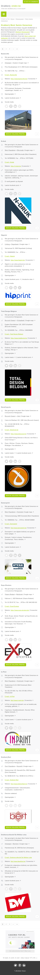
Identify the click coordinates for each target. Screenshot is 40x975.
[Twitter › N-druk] (6, 193)
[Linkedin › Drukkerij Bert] (15, 805)
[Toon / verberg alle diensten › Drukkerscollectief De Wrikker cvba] (22, 872)
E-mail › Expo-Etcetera (12, 606)
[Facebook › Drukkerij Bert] (11, 805)
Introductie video (28, 279)
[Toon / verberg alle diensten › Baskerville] (22, 89)
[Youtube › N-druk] (19, 193)
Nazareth (19, 766)
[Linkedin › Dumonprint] (15, 555)
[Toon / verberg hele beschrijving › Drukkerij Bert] (22, 789)
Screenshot (32, 79)
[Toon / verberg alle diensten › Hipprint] (22, 271)
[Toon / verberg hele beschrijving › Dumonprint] (22, 533)
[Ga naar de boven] (37, 134)
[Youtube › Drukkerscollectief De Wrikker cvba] (19, 889)
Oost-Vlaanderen (10, 766)
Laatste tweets (10, 357)
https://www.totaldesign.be (19, 338)
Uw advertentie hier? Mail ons (20, 951)
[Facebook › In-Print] (11, 728)
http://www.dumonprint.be (18, 528)
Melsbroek (19, 594)
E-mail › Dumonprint (11, 524)
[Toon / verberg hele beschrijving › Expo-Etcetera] (22, 617)
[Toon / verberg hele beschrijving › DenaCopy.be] (22, 439)
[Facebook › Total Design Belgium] (11, 365)
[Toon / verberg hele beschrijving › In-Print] (22, 705)
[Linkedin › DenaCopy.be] (15, 461)
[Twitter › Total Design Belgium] (6, 365)
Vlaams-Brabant (10, 594)
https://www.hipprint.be (18, 260)
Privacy (24, 970)
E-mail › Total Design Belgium (14, 334)
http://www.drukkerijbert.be (19, 784)
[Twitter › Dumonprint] (6, 555)
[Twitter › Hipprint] (6, 287)
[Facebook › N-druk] (11, 193)
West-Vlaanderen (10, 150)
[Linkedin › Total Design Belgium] (15, 365)
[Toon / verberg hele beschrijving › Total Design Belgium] (22, 343)
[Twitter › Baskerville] (6, 106)
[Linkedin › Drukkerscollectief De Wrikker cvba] (15, 889)
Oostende (20, 512)
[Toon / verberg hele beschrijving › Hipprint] (22, 265)
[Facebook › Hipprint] (11, 287)
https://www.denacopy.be (18, 434)
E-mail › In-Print (10, 696)
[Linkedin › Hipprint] (15, 287)
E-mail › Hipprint (10, 256)
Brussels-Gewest (10, 320)
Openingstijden (10, 94)
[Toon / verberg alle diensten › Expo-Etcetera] (22, 623)
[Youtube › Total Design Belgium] (19, 365)
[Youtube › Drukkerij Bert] (19, 805)
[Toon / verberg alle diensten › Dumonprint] (22, 538)
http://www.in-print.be (17, 700)
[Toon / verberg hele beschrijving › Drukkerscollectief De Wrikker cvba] (22, 866)
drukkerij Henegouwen (22, 32)
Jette (18, 416)
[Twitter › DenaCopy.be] (6, 461)
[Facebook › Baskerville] (11, 106)
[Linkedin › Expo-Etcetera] (15, 639)
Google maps (24, 63)
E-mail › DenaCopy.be (11, 430)
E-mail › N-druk (9, 162)
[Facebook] (19, 965)
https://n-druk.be (16, 166)
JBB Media (18, 970)
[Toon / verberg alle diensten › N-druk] (22, 177)
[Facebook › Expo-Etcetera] (11, 639)
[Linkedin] (24, 965)
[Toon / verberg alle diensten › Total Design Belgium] (22, 349)
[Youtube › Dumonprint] (19, 555)
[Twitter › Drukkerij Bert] (6, 805)
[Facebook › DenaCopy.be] (11, 461)
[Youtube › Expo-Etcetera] (19, 639)
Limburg (7, 244)
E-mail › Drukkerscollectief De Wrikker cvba (18, 857)
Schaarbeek (20, 320)
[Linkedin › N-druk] (15, 193)
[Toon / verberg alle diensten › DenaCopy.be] (22, 444)
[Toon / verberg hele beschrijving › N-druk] (22, 171)
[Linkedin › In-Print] (15, 728)
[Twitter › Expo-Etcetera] (6, 639)
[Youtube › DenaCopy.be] (19, 461)
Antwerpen (8, 63)
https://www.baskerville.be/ (19, 79)
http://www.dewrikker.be (18, 861)
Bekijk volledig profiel (15, 134)
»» (17, 49)
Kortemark (20, 681)
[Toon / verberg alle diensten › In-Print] (22, 711)
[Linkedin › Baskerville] (15, 106)
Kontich (15, 63)
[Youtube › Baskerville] (19, 106)
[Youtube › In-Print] (19, 728)
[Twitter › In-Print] (6, 728)
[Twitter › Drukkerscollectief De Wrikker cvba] (6, 889)
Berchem (15, 844)
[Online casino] (20, 931)
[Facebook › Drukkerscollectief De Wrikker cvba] (11, 889)
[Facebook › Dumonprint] (11, 555)
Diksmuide (20, 150)
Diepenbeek (15, 244)
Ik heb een (31, 1)
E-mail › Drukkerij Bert (11, 780)
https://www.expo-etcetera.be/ (20, 610)
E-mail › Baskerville (11, 75)
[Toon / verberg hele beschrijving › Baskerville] (22, 84)
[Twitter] (15, 965)
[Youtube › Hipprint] (19, 287)
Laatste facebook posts (13, 98)
